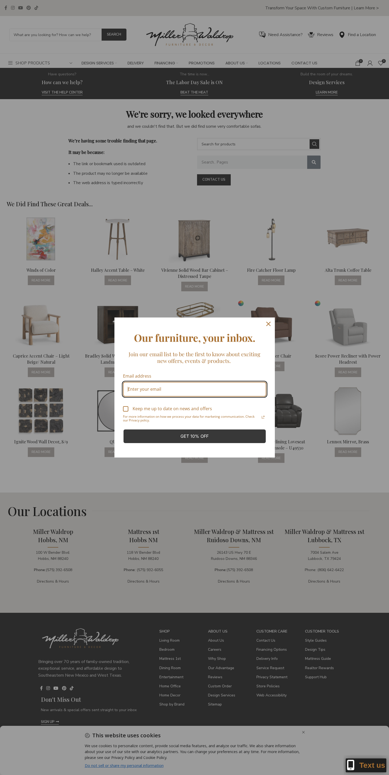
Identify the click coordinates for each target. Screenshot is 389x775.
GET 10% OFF (194, 436)
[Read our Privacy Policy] (263, 417)
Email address (137, 376)
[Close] (268, 323)
